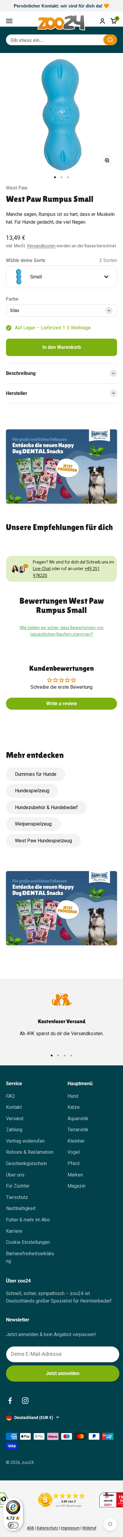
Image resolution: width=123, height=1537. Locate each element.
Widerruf (89, 1528)
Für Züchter (18, 1186)
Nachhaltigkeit (21, 1208)
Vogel (73, 1152)
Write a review (61, 703)
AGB (30, 1528)
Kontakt (14, 1107)
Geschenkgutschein (26, 1163)
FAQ (10, 1096)
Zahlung (14, 1129)
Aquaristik (77, 1118)
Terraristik (77, 1129)
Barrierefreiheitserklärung (30, 1257)
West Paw (16, 188)
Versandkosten (41, 245)
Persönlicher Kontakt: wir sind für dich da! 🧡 (61, 5)
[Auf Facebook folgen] (10, 1401)
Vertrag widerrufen (25, 1141)
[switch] (13, 1525)
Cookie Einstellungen (28, 1242)
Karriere (14, 1231)
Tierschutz (17, 1197)
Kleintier (76, 1141)
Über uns (15, 1175)
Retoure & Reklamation (29, 1152)
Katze (73, 1107)
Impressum (70, 1528)
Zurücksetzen (84, 40)
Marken (75, 1175)
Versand (14, 1118)
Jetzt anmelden (62, 1373)
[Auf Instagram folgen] (25, 1401)
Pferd (73, 1163)
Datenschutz (47, 1528)
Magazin (76, 1186)
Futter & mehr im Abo (28, 1220)
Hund (72, 1096)
